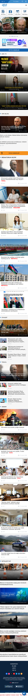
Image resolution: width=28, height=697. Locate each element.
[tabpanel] (14, 25)
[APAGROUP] (14, 682)
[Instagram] (9, 674)
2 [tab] (11, 36)
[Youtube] (14, 674)
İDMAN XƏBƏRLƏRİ (14, 153)
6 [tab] (17, 36)
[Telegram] (16, 674)
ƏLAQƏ (14, 666)
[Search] (22, 1)
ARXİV (14, 668)
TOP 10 (14, 670)
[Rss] (21, 674)
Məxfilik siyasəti (19, 692)
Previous (2, 26)
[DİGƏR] (26, 5)
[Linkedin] (19, 674)
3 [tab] (12, 36)
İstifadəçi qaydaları (9, 692)
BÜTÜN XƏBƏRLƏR (14, 50)
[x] (11, 674)
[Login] (25, 1)
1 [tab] (9, 36)
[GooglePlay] (9, 686)
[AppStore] (19, 686)
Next (26, 26)
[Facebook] (7, 674)
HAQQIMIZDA (14, 664)
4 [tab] (14, 36)
